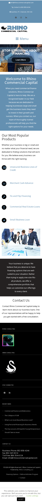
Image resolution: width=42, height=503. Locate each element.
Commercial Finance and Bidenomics (17, 411)
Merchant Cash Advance (21, 182)
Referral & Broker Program (29, 474)
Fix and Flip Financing (20, 195)
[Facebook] (16, 17)
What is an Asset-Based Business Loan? (19, 420)
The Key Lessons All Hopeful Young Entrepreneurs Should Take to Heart (22, 430)
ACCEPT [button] (21, 499)
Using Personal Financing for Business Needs (21, 424)
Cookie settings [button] (32, 496)
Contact (22, 478)
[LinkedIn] (26, 17)
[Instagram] (21, 17)
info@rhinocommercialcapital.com (22, 3)
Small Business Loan (20, 219)
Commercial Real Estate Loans (25, 206)
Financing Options (12, 474)
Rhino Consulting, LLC (26, 470)
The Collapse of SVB (12, 415)
